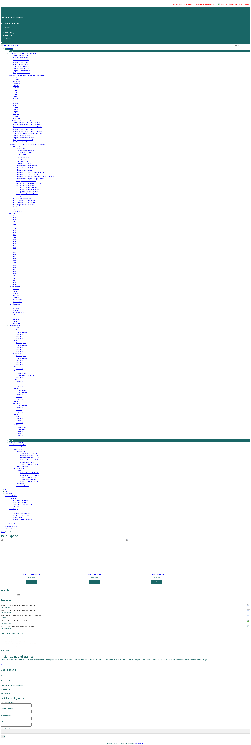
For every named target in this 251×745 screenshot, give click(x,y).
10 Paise (15, 99)
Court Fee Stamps (18, 468)
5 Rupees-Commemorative (21, 71)
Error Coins (16, 146)
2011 (14, 256)
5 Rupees (15, 112)
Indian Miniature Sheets (16, 443)
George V (19, 336)
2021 (14, 278)
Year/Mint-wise (17, 438)
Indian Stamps (13, 509)
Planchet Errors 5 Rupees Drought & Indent (30, 179)
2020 (14, 276)
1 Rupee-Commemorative (21, 66)
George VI (19, 338)
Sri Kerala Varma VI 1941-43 (29, 460)
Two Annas (16, 317)
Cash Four (16, 293)
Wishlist (7, 27)
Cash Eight (16, 297)
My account (8, 35)
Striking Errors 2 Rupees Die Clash (27, 192)
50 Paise (15, 105)
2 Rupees (15, 109)
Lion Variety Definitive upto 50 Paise (24, 200)
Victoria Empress (21, 332)
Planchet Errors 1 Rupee (24, 170)
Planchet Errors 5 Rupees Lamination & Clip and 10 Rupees (35, 176)
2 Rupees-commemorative (21, 68)
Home (7, 489)
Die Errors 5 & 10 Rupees (24, 163)
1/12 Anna (16, 308)
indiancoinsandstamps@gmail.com (15, 646)
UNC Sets (16, 507)
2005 (14, 243)
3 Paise (15, 94)
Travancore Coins (14, 287)
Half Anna (16, 315)
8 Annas (15, 414)
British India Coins (14, 325)
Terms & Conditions (11, 524)
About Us (8, 491)
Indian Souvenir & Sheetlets (17, 445)
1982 (14, 224)
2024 (14, 284)
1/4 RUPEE (16, 86)
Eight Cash (16, 295)
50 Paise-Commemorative (21, 64)
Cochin (18, 471)
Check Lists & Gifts (11, 496)
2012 (14, 259)
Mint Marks (8, 494)
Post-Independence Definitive (22, 513)
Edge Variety (16, 209)
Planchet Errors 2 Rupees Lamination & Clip (30, 172)
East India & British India (20, 500)
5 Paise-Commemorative (20, 55)
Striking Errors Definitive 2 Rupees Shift (28, 189)
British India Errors (22, 148)
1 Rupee (15, 107)
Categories (9, 49)
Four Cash (16, 291)
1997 (14, 230)
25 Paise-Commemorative (21, 62)
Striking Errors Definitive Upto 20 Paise (28, 183)
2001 (14, 235)
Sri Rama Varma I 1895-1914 (29, 453)
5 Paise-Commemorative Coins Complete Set (27, 122)
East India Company (15, 304)
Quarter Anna (17, 354)
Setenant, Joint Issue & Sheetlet (23, 520)
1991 (14, 226)
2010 (14, 254)
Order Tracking (9, 33)
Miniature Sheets (18, 517)
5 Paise (15, 97)
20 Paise (15, 101)
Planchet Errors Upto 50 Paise (25, 168)
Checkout (8, 38)
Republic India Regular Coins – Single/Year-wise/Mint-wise (27, 75)
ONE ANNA (16, 81)
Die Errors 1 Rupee (22, 159)
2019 (14, 274)
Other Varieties (17, 211)
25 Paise (15, 103)
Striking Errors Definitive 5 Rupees (27, 194)
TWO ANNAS (17, 84)
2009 (14, 252)
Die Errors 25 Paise (22, 155)
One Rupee (16, 323)
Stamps (12, 440)
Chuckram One (17, 302)
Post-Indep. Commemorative (22, 515)
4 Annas (15, 401)
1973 (14, 217)
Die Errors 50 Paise (22, 157)
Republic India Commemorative (22, 504)
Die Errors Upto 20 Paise (24, 153)
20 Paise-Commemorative (21, 60)
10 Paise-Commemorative (21, 58)
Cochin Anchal (20, 451)
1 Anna (15, 380)
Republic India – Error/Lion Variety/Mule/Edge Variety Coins (27, 144)
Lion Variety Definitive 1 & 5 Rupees (24, 202)
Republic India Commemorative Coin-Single (22, 53)
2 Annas (15, 388)
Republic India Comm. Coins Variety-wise (21, 120)
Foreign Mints (17, 118)
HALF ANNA (16, 79)
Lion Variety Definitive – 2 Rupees (23, 205)
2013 (14, 261)
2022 (14, 280)
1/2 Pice (15, 310)
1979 (14, 220)
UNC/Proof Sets (14, 213)
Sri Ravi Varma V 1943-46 (28, 462)
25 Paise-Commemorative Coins (23, 129)
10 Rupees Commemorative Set (23, 140)
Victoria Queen (21, 330)
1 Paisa (15, 90)
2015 (14, 265)
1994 (14, 228)
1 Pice (14, 367)
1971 (14, 215)
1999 (14, 233)
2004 (14, 241)
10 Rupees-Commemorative (21, 73)
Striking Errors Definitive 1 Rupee (26, 187)
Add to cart (31, 582)
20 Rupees (16, 116)
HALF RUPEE (17, 416)
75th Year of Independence (21, 142)
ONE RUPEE (16, 425)
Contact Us (8, 528)
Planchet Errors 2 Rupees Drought (27, 174)
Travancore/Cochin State (16, 447)
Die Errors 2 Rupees (22, 161)
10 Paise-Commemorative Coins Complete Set (27, 125)
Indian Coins (12, 498)
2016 (14, 267)
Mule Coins (16, 207)
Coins (11, 51)
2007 (14, 248)
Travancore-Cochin (22, 486)
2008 (14, 250)
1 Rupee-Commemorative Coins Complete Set (27, 133)
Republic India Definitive (20, 502)
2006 (14, 246)
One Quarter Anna (18, 313)
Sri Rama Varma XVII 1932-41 (29, 458)
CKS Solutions (139, 743)
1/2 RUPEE (16, 88)
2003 (14, 239)
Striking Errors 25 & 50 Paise (25, 185)
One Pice (15, 77)
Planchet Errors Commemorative (26, 166)
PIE (14, 306)
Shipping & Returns (11, 526)
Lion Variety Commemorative (22, 198)
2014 (14, 263)
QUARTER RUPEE (18, 403)
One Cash (16, 289)
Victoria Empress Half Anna (25, 375)
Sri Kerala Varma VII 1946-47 (29, 464)
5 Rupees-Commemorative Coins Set (24, 138)
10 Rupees (16, 114)
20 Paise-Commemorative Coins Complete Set (27, 127)
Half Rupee (16, 321)
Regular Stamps (18, 449)
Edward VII (19, 334)
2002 (14, 237)
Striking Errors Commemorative (26, 181)
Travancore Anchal (22, 466)
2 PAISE (15, 92)
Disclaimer (4, 665)
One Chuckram (17, 300)
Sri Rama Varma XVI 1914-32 (29, 456)
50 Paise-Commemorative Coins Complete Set (27, 131)
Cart (6, 30)
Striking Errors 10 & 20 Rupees (26, 196)
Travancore (20, 484)
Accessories (8, 522)
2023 (14, 282)
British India (16, 511)
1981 (14, 222)
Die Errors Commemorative (25, 151)
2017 (14, 269)
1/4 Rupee (16, 319)
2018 (14, 271)
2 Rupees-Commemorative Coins (23, 135)
